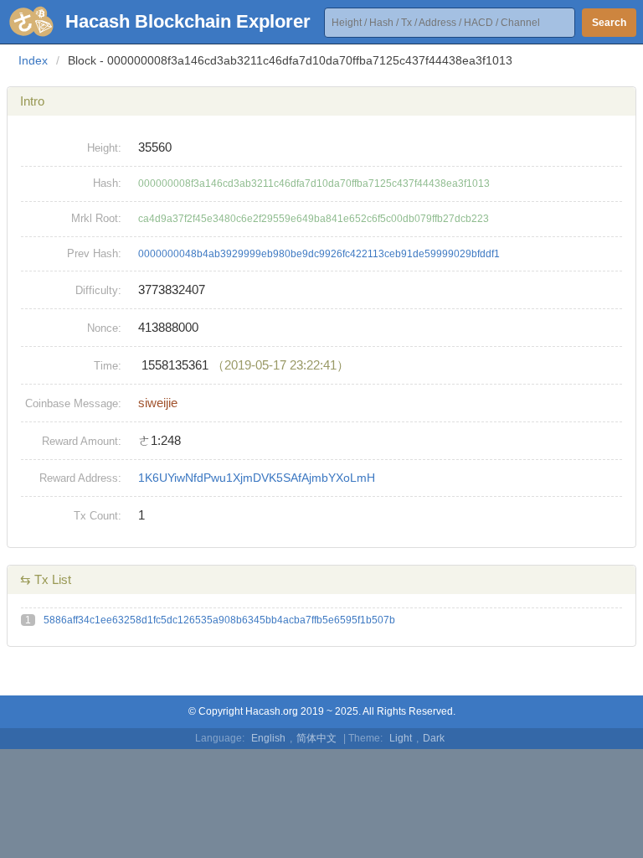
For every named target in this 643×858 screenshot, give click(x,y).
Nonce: (104, 328)
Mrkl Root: (96, 218)
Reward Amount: (81, 441)
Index (33, 60)
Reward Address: (80, 478)
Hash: (107, 183)
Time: (107, 365)
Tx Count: (97, 515)
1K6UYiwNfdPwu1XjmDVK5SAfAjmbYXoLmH (256, 477)
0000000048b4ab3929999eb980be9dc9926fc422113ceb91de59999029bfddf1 (319, 254)
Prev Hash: (94, 253)
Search (609, 22)
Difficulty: (98, 290)
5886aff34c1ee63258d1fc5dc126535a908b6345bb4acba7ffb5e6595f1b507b (219, 620)
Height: (104, 148)
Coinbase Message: (73, 403)
